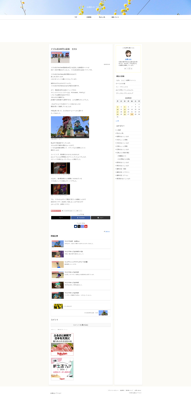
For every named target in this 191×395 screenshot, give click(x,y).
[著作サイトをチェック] (75, 226)
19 (124, 112)
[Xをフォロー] (79, 226)
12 (124, 109)
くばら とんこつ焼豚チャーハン (126, 80)
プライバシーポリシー (113, 390)
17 (117, 112)
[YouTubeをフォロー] (85, 226)
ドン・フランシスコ (122, 87)
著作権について (129, 390)
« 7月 (117, 121)
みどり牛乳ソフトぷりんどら (124, 90)
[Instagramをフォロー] (82, 226)
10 (117, 109)
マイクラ (80, 210)
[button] (100, 217)
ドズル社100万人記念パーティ (69, 210)
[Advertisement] (95, 31)
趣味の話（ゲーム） (57, 210)
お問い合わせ (138, 390)
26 (124, 114)
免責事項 (122, 390)
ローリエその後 (120, 83)
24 (117, 114)
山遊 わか (128, 59)
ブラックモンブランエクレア (124, 93)
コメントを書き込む (80, 325)
